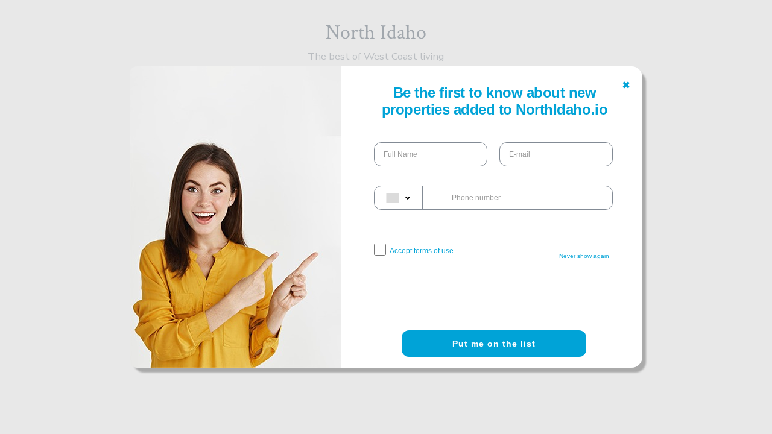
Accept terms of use (422, 251)
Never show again (584, 256)
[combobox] (399, 197)
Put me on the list (494, 343)
